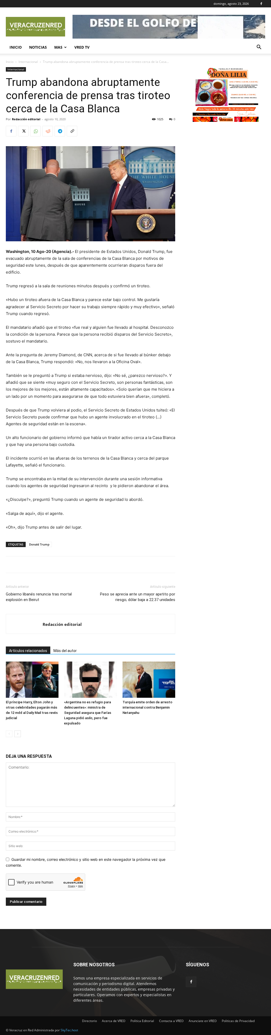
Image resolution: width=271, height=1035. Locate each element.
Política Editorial (142, 1021)
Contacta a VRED (171, 1021)
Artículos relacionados (28, 651)
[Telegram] (60, 131)
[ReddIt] (47, 131)
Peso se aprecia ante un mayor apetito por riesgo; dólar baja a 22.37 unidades (137, 597)
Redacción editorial (26, 119)
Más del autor (65, 651)
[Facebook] (261, 3)
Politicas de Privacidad (238, 1021)
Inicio (16, 47)
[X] (23, 131)
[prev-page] (9, 734)
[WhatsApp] (35, 131)
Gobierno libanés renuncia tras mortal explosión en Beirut (39, 597)
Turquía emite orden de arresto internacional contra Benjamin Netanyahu (147, 707)
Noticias (38, 47)
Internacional (28, 61)
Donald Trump (39, 544)
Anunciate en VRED (203, 1021)
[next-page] (17, 734)
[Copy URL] (72, 131)
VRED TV (81, 47)
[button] (258, 47)
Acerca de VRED (113, 1021)
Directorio (89, 1021)
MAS (58, 47)
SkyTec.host (69, 1030)
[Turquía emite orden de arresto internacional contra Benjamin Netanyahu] (149, 680)
